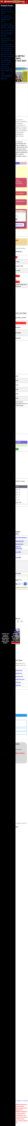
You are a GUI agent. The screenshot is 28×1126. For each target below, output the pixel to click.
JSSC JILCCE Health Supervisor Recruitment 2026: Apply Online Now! (7, 54)
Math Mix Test (18, 673)
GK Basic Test (18, 670)
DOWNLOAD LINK (19, 541)
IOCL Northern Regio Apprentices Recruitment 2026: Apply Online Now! (7, 25)
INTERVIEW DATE (19, 544)
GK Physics (18, 682)
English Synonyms (19, 679)
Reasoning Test (19, 676)
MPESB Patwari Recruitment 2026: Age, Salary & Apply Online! (7, 68)
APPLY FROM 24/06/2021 (21, 537)
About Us (20, 1100)
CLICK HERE (18, 552)
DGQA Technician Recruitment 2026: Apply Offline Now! (7, 40)
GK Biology (18, 685)
